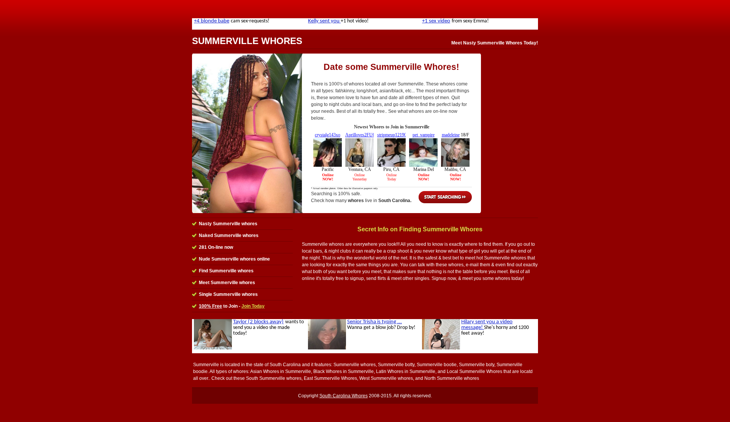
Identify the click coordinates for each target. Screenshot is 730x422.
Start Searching (445, 197)
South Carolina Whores (343, 395)
